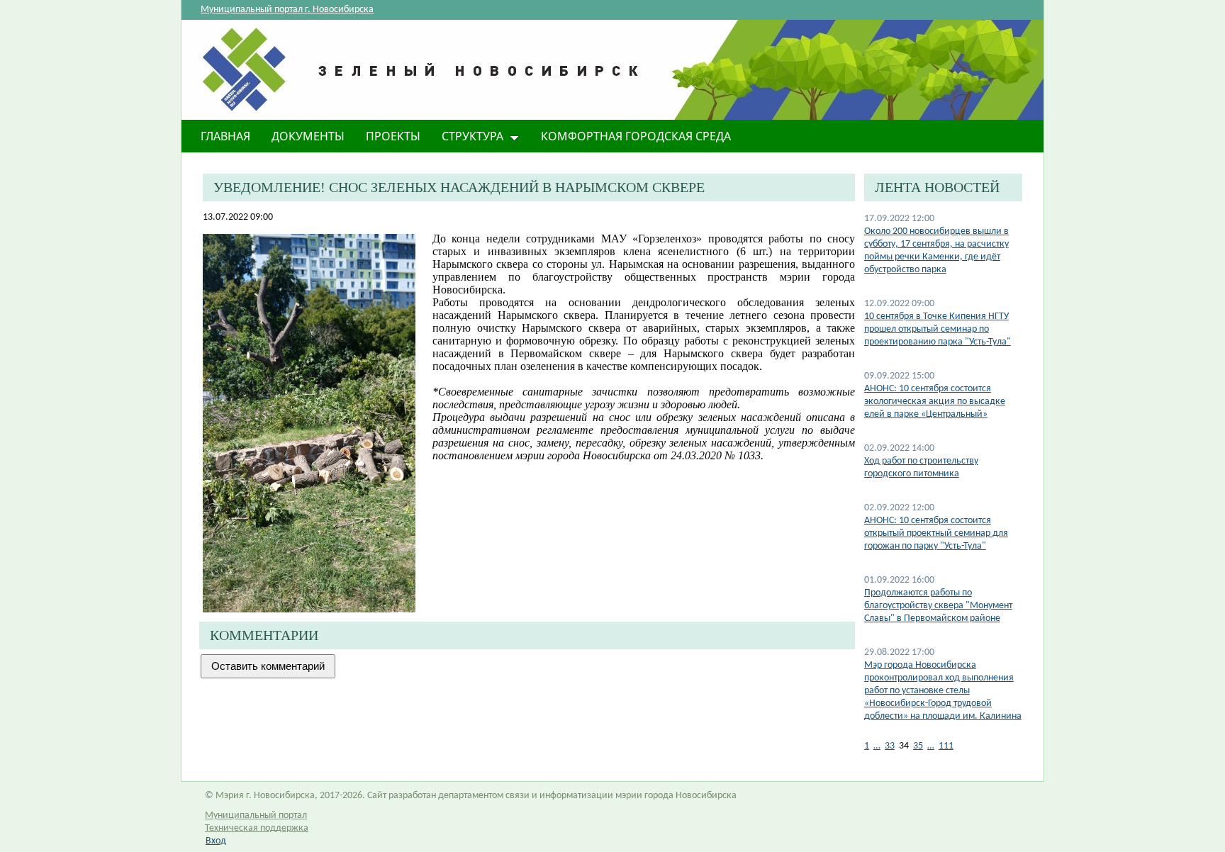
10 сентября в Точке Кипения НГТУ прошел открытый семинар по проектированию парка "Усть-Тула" (937, 329)
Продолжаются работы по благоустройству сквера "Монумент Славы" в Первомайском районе (938, 606)
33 (890, 746)
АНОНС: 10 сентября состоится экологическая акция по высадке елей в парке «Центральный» (934, 401)
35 (918, 746)
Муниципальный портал (256, 815)
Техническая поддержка (256, 828)
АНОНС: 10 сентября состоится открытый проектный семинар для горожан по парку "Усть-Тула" (936, 533)
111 (946, 746)
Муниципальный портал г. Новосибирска (287, 9)
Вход (216, 841)
